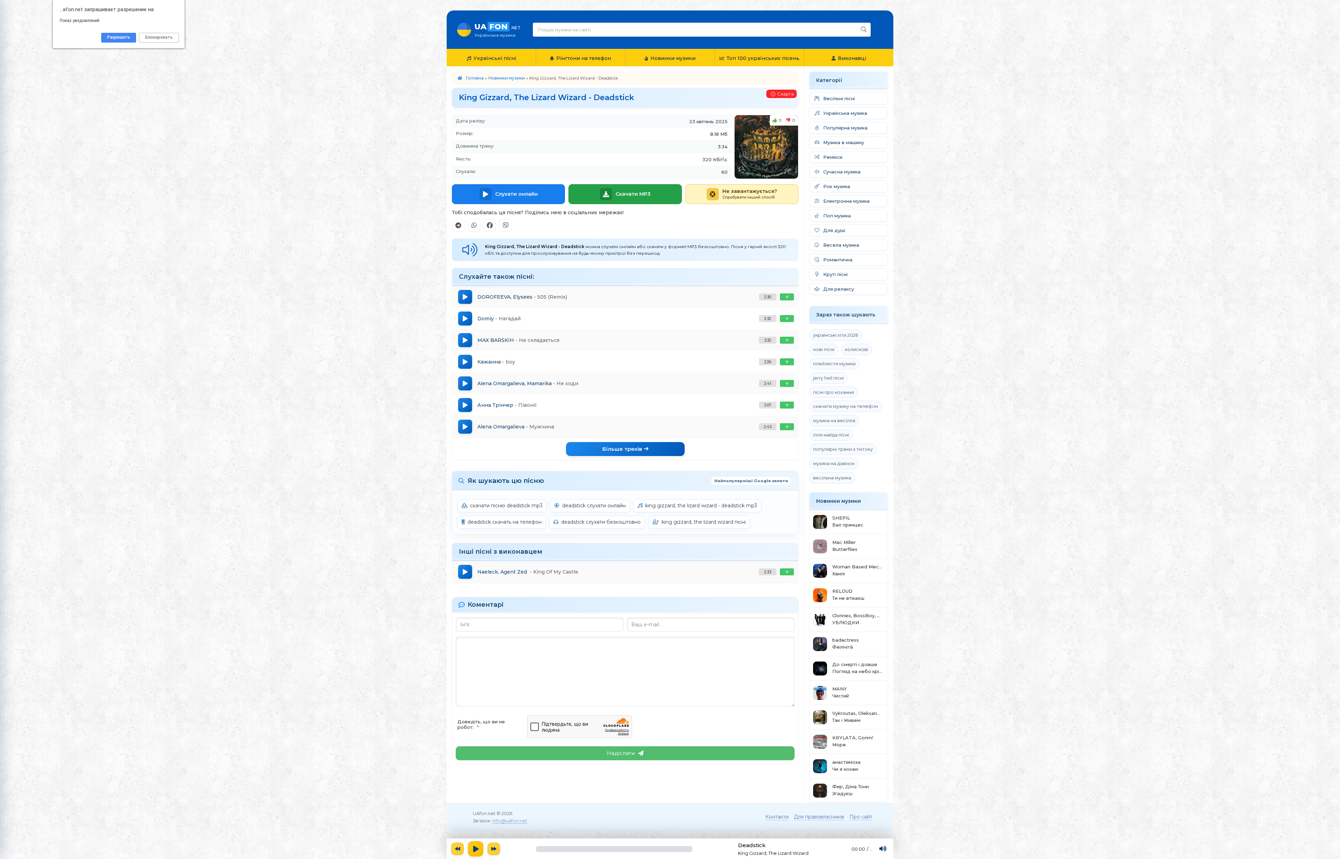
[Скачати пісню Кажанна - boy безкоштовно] (787, 361)
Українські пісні (495, 58)
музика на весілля (834, 420)
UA (498, 30)
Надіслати (621, 753)
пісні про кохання (833, 392)
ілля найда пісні (831, 435)
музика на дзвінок (834, 463)
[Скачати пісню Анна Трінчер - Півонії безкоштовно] (787, 405)
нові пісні (823, 349)
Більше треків (622, 449)
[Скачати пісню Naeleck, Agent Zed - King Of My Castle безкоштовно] (787, 571)
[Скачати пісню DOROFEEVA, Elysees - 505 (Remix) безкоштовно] (787, 296)
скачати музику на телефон (845, 406)
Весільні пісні (839, 98)
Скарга (785, 94)
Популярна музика (845, 127)
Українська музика (845, 113)
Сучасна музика (842, 171)
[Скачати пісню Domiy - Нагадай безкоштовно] (787, 318)
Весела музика (841, 245)
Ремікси (832, 157)
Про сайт (860, 817)
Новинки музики (672, 58)
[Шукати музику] (864, 30)
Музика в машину (843, 142)
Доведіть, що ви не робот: (481, 724)
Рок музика (836, 186)
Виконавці (852, 58)
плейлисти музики (834, 363)
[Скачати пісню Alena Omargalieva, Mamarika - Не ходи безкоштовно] (787, 383)
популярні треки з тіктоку (843, 449)
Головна (475, 78)
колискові (856, 349)
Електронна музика (846, 201)
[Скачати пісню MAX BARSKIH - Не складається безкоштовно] (787, 340)
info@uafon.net (509, 820)
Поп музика (837, 215)
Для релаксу (838, 289)
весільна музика (832, 477)
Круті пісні (835, 274)
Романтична (838, 259)
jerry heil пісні (828, 378)
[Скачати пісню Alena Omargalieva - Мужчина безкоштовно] (787, 426)
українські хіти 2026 (835, 335)
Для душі (834, 230)
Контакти (777, 817)
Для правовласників (819, 817)
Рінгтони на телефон (583, 58)
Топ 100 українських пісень (763, 58)
